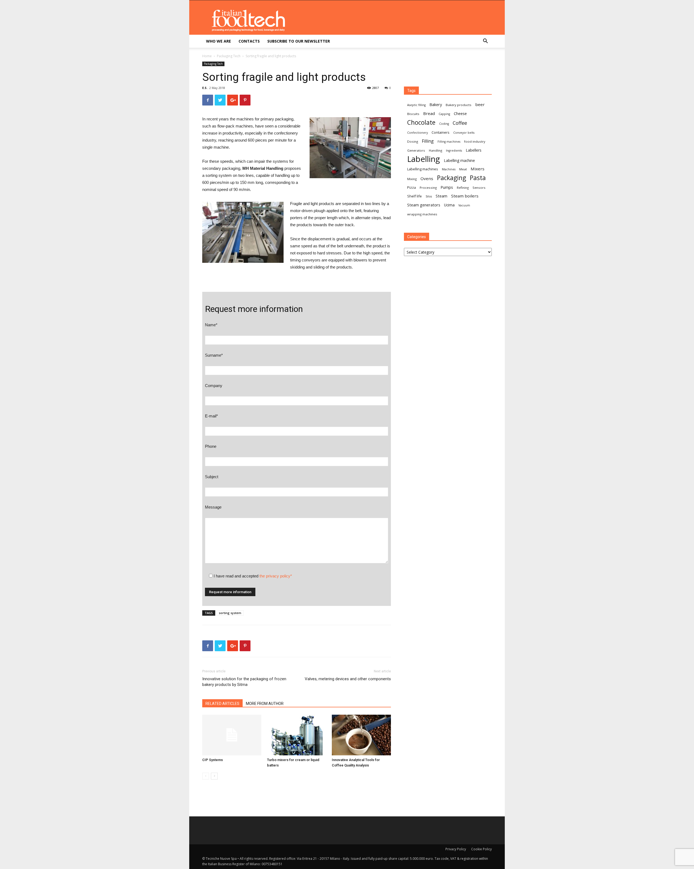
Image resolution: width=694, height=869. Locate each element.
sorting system (230, 613)
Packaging (451, 178)
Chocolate (421, 122)
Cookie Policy (481, 849)
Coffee (460, 123)
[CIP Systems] (231, 735)
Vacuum (464, 205)
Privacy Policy (455, 849)
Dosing (412, 141)
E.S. (204, 88)
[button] (485, 41)
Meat (463, 169)
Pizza (411, 187)
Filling (428, 141)
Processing (428, 188)
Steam (441, 196)
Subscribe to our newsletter (298, 41)
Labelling (423, 159)
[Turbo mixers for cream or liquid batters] (296, 735)
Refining (463, 188)
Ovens (426, 178)
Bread (429, 113)
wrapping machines (422, 214)
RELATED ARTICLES (222, 703)
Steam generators (423, 204)
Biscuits (413, 114)
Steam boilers (464, 196)
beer (480, 104)
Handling (435, 150)
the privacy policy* (275, 576)
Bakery (435, 104)
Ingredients (454, 150)
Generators (416, 150)
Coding (444, 124)
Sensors (479, 188)
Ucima (449, 204)
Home (207, 56)
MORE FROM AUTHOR (265, 703)
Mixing (412, 179)
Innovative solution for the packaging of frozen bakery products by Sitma (244, 681)
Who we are (218, 41)
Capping (444, 114)
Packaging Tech (228, 56)
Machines (448, 169)
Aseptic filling (416, 105)
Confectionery (417, 133)
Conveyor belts (463, 133)
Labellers (473, 150)
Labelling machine (459, 160)
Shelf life (414, 196)
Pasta (478, 178)
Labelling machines (422, 169)
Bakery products (458, 105)
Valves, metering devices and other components (348, 678)
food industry (474, 141)
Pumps (447, 187)
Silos (429, 196)
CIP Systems (212, 760)
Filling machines (449, 141)
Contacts (249, 41)
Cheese (460, 113)
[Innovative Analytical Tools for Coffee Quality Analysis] (361, 735)
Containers (440, 132)
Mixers (477, 168)
